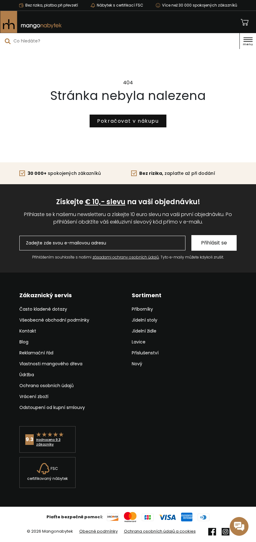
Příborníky (142, 309)
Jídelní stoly (144, 320)
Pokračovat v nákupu (128, 121)
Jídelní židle (144, 331)
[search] (7, 41)
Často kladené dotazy (43, 309)
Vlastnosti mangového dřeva (50, 364)
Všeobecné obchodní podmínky (54, 320)
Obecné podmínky (98, 531)
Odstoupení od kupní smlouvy (52, 407)
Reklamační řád (36, 353)
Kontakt (27, 331)
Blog (23, 342)
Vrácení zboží (33, 396)
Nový (137, 364)
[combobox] (119, 40)
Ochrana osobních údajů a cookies (160, 531)
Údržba (26, 375)
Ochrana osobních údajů (46, 385)
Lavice (138, 342)
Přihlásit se (214, 242)
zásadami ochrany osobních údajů (125, 257)
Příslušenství (145, 353)
